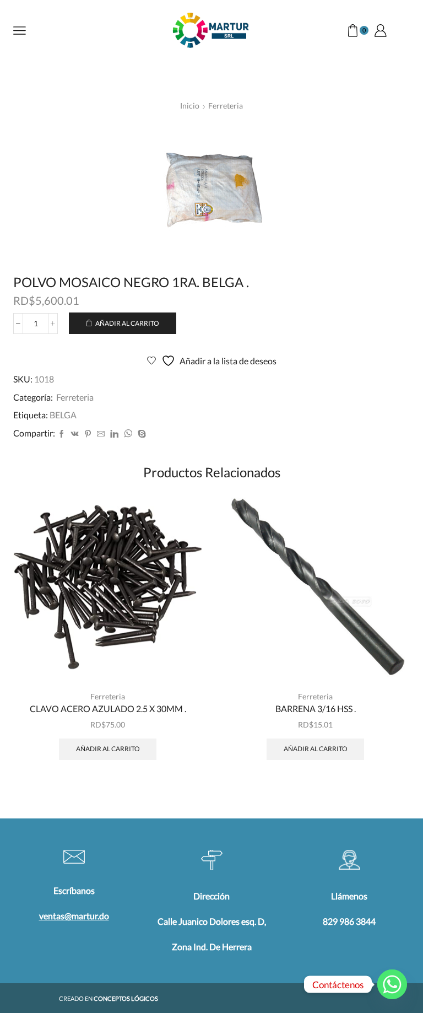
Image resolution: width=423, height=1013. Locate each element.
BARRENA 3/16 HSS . (315, 708)
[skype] (140, 434)
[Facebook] (61, 434)
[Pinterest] (88, 434)
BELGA (63, 414)
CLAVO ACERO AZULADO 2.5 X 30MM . (108, 708)
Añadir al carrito (127, 323)
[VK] (75, 434)
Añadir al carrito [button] (108, 749)
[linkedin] (114, 434)
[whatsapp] (128, 434)
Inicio (189, 105)
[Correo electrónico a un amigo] (100, 434)
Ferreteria (225, 105)
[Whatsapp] (392, 984)
